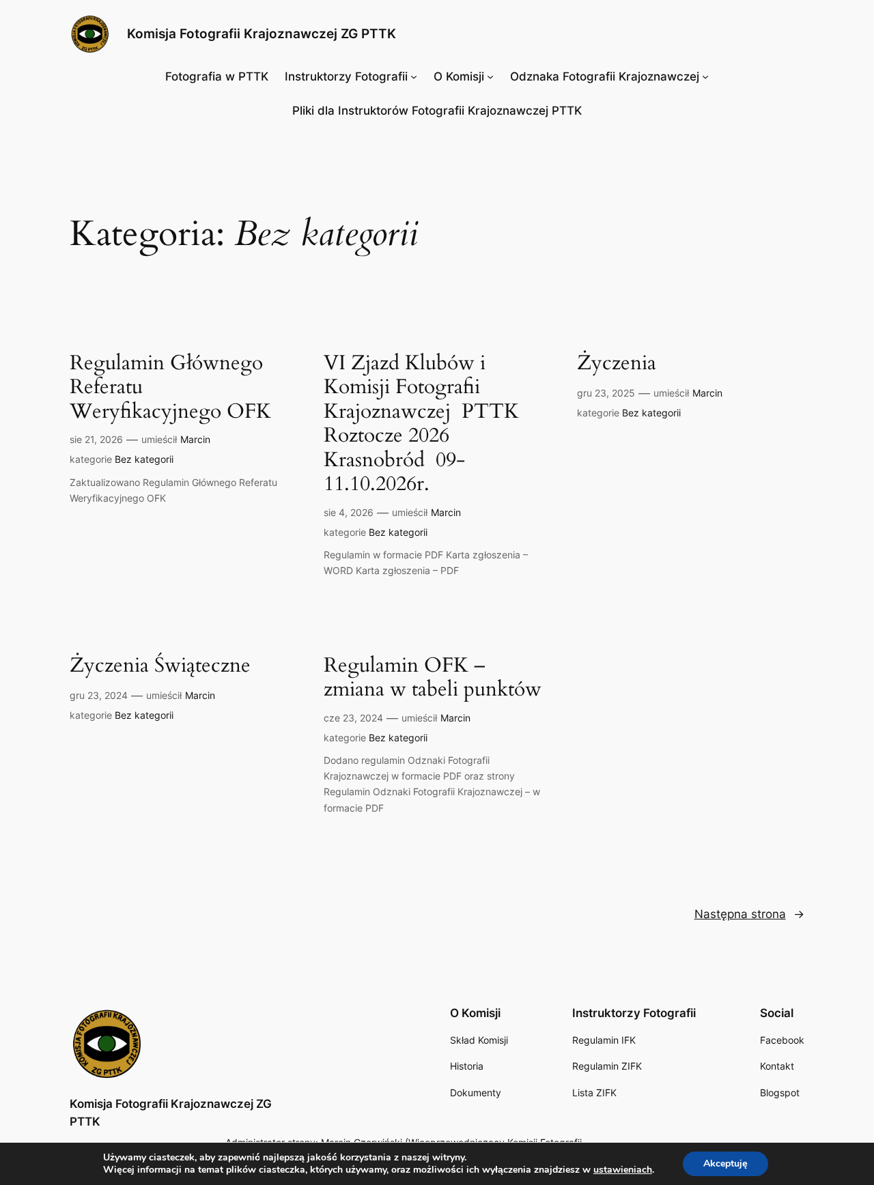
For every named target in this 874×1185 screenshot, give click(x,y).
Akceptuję (725, 1163)
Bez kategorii (144, 459)
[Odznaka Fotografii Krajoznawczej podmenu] (705, 76)
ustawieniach (622, 1170)
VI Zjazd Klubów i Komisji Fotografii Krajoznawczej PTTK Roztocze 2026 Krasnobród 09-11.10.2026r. (421, 424)
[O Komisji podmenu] (490, 76)
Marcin (195, 439)
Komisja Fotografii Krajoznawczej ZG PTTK (261, 33)
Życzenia (616, 364)
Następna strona (749, 914)
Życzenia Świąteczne (160, 666)
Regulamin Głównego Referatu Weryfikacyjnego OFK (170, 388)
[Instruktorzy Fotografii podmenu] (413, 76)
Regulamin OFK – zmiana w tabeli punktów (432, 678)
